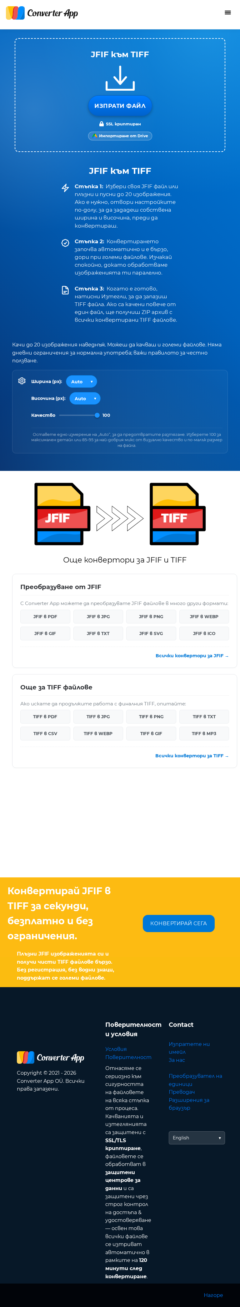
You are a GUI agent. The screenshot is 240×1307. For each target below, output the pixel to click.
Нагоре (213, 1295)
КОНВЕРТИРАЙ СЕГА (178, 923)
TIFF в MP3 (204, 733)
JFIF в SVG (151, 633)
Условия (116, 1049)
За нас (177, 1060)
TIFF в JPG (98, 716)
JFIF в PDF (45, 616)
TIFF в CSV (45, 733)
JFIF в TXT (98, 633)
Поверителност (128, 1057)
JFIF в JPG (98, 616)
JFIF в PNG (151, 616)
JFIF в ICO (204, 633)
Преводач (182, 1092)
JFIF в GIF (45, 633)
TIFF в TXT (204, 716)
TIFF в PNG (151, 716)
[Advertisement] (120, 827)
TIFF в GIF (151, 733)
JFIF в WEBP (204, 616)
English (181, 1138)
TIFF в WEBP (98, 733)
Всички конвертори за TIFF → (192, 756)
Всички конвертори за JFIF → (192, 656)
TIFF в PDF (45, 716)
